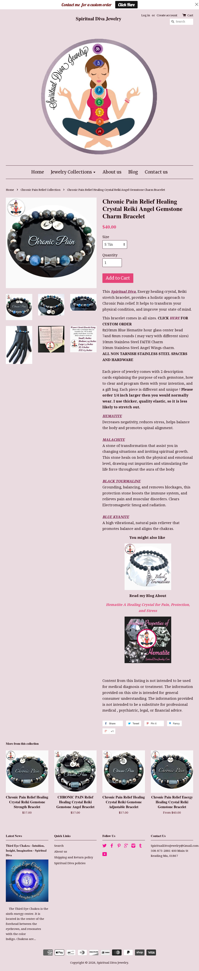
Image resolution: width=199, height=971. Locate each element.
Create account (167, 15)
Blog (133, 172)
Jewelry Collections (72, 172)
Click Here (126, 4)
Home (37, 172)
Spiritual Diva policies (70, 863)
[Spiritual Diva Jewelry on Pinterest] (119, 846)
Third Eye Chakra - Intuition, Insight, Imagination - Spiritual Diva (26, 850)
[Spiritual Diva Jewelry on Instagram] (133, 846)
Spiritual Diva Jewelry (112, 962)
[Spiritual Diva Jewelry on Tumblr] (140, 846)
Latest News (14, 836)
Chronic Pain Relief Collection (40, 190)
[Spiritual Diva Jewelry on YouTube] (104, 855)
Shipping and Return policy (73, 857)
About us (112, 172)
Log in (145, 15)
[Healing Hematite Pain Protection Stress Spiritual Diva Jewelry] (147, 640)
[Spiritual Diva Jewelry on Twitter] (104, 846)
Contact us (156, 172)
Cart (190, 15)
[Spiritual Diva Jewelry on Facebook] (112, 846)
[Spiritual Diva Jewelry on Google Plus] (126, 846)
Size (105, 237)
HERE (175, 318)
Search (59, 845)
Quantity (109, 255)
